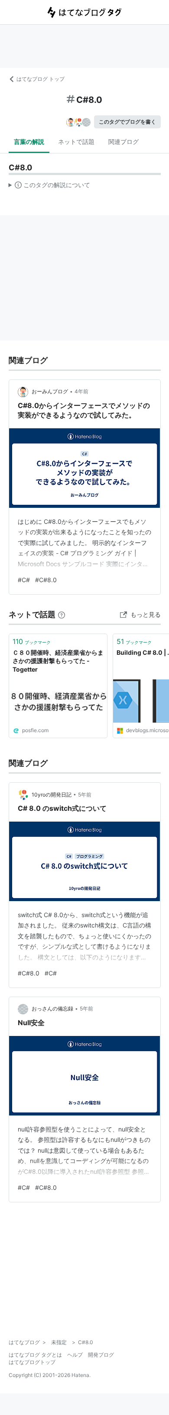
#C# (24, 579)
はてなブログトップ (32, 1362)
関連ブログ (123, 141)
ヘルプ (75, 1354)
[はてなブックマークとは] (61, 614)
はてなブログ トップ (40, 79)
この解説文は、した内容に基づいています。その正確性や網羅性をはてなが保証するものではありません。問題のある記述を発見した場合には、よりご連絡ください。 (50, 186)
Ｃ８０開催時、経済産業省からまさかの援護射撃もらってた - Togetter (58, 661)
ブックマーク (32, 641)
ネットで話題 (76, 141)
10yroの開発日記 (52, 794)
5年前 (84, 794)
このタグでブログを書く (127, 121)
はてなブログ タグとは (35, 1354)
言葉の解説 (29, 141)
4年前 (81, 391)
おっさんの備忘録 (52, 1008)
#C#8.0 (46, 579)
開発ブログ (101, 1354)
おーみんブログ (50, 391)
